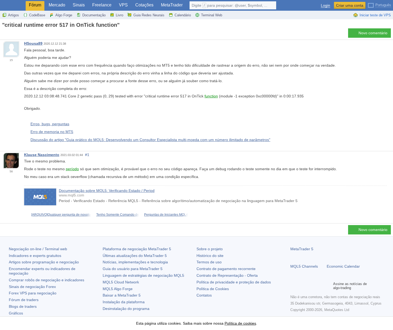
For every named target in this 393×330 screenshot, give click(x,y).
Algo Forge (63, 15)
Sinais (79, 5)
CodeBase (37, 15)
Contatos (204, 295)
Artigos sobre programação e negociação (44, 262)
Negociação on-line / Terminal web (38, 249)
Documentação (94, 15)
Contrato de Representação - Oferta (227, 275)
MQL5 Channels (304, 266)
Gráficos (16, 313)
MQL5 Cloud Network (121, 282)
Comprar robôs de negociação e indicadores (46, 280)
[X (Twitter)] (310, 286)
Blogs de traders (23, 306)
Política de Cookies (212, 289)
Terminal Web (211, 15)
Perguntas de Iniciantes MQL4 (166, 215)
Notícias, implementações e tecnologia (135, 262)
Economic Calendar (343, 266)
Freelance (101, 5)
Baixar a (122, 295)
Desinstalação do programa (126, 308)
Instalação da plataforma (124, 302)
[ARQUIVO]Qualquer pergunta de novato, (61, 215)
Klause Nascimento (41, 155)
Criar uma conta (349, 5)
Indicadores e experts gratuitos (35, 255)
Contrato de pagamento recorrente (226, 269)
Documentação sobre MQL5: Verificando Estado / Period (107, 190)
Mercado (57, 5)
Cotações (144, 5)
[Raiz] (3, 34)
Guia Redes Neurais (148, 15)
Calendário (183, 15)
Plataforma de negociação (137, 249)
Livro (119, 15)
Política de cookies (240, 323)
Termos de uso (209, 262)
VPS (123, 5)
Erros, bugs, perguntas (49, 124)
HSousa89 (33, 43)
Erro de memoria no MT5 (51, 132)
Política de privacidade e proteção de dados (233, 282)
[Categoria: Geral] (10, 34)
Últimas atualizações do (135, 255)
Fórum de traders (23, 300)
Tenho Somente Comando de (117, 215)
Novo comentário (373, 33)
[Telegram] (302, 286)
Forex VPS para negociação (32, 293)
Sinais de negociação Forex (32, 287)
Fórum (35, 5)
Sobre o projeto (209, 249)
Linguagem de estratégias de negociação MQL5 (143, 275)
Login (325, 5)
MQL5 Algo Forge (118, 289)
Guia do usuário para (133, 269)
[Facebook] (293, 286)
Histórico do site (210, 255)
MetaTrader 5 (301, 249)
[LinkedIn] (328, 286)
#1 (87, 155)
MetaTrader (172, 5)
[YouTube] (319, 286)
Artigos (13, 15)
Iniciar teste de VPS (375, 15)
